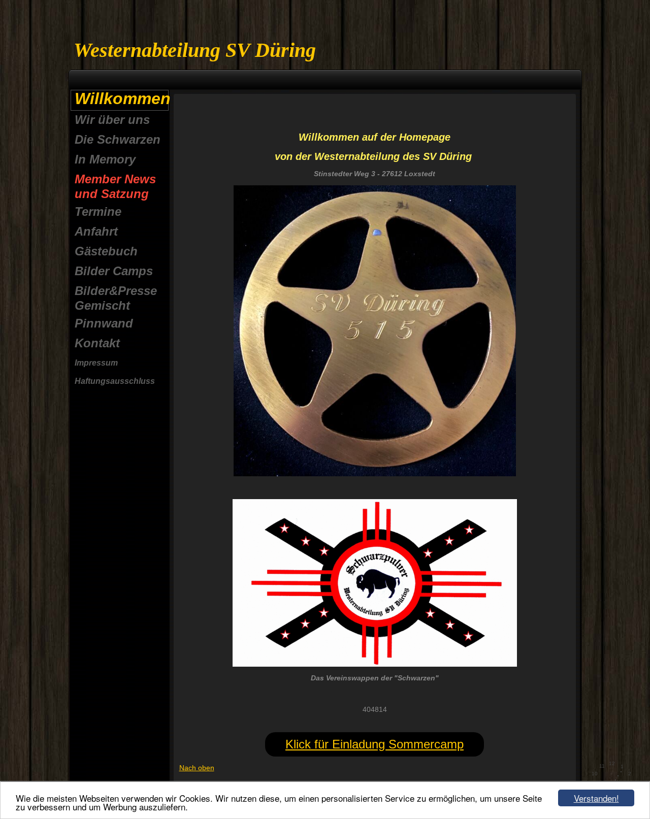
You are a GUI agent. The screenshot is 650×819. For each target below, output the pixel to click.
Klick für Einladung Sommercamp (374, 744)
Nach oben (196, 768)
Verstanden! (596, 798)
